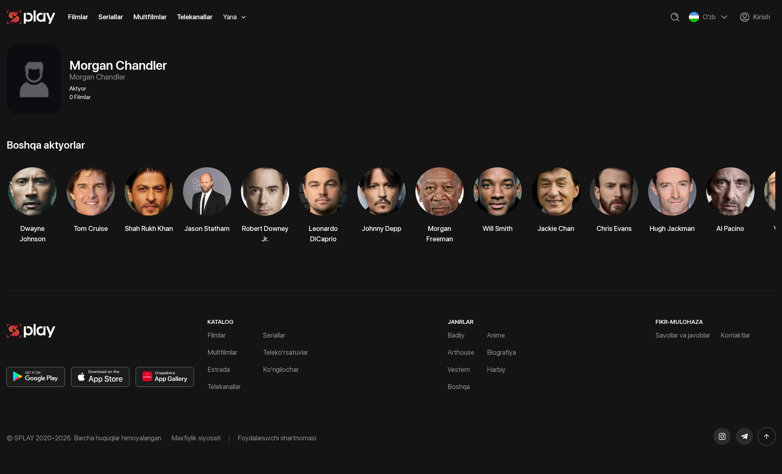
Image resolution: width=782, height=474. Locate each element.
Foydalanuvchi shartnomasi (277, 438)
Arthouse (461, 352)
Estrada (218, 369)
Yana (230, 17)
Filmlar (78, 17)
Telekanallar (195, 17)
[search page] (675, 17)
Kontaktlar (735, 335)
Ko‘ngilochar (281, 369)
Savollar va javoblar (683, 335)
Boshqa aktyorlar (46, 145)
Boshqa (459, 387)
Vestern (459, 369)
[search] (675, 17)
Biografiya (501, 352)
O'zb (709, 17)
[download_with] (35, 377)
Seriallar (110, 17)
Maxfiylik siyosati (196, 438)
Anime (496, 335)
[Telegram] (744, 436)
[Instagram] (722, 436)
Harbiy (496, 369)
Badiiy (456, 335)
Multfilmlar (150, 17)
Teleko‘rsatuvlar (285, 352)
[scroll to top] (766, 436)
